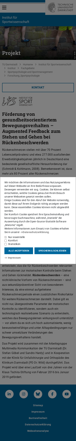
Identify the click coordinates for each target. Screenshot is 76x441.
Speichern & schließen (52, 251)
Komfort (13, 240)
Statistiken (14, 244)
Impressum (14, 257)
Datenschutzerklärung (36, 232)
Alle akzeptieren (18, 251)
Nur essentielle (16, 237)
